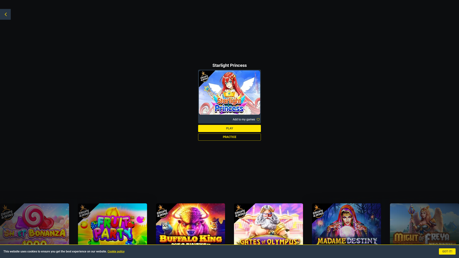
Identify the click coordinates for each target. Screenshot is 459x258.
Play (229, 128)
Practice (229, 137)
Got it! (447, 251)
